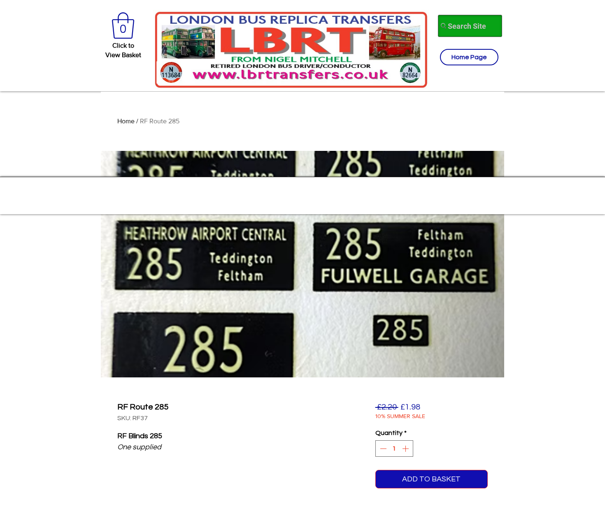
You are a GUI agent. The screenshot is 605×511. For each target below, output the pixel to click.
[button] (123, 25)
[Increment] (406, 448)
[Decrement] (382, 448)
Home (126, 121)
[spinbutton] (394, 448)
